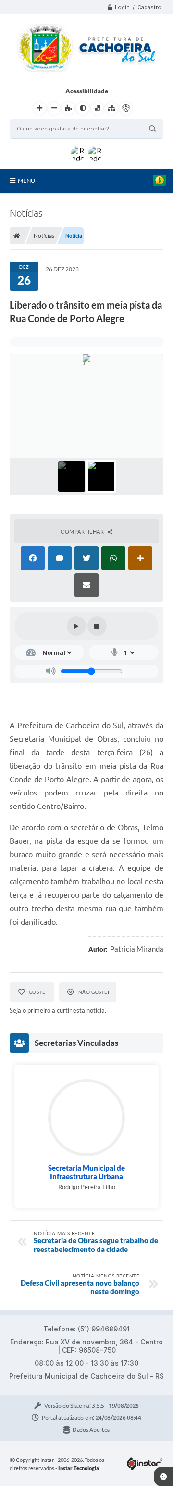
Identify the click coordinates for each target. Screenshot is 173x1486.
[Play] (76, 626)
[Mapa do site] (111, 108)
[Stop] (97, 626)
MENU (26, 180)
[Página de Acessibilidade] (126, 108)
